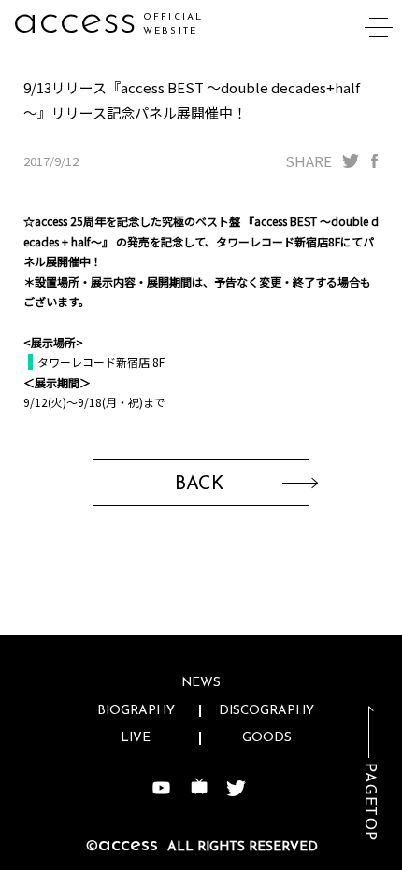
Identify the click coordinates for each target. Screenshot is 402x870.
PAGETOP (369, 802)
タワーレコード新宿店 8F (101, 362)
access (74, 21)
